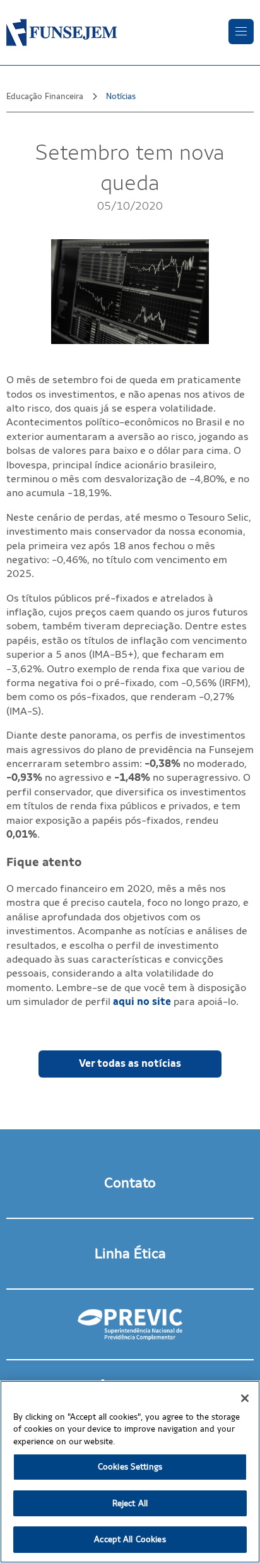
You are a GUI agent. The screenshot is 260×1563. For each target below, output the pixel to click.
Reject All (130, 1503)
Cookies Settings (130, 1466)
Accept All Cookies (129, 1539)
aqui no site (142, 1001)
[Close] (245, 1398)
